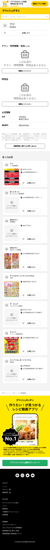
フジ (17, 393)
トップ (4, 486)
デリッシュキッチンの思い (10, 503)
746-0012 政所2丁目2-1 (24, 118)
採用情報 (5, 515)
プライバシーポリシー (9, 525)
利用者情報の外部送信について (12, 533)
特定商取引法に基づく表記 (10, 531)
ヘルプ (4, 506)
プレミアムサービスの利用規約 (12, 527)
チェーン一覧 (10, 393)
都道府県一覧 (6, 492)
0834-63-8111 (24, 125)
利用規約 (5, 522)
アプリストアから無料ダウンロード (25, 462)
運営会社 (5, 509)
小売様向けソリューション (10, 512)
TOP (2, 393)
